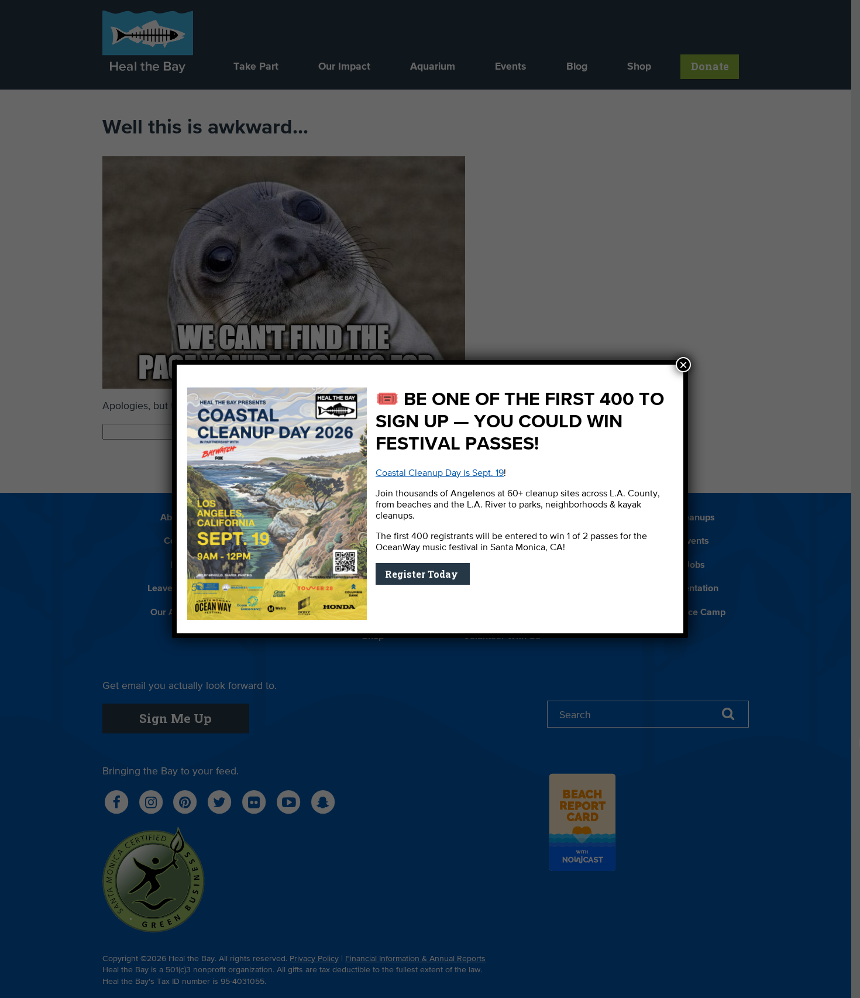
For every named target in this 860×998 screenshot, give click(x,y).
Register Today (422, 574)
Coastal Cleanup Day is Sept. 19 (440, 473)
